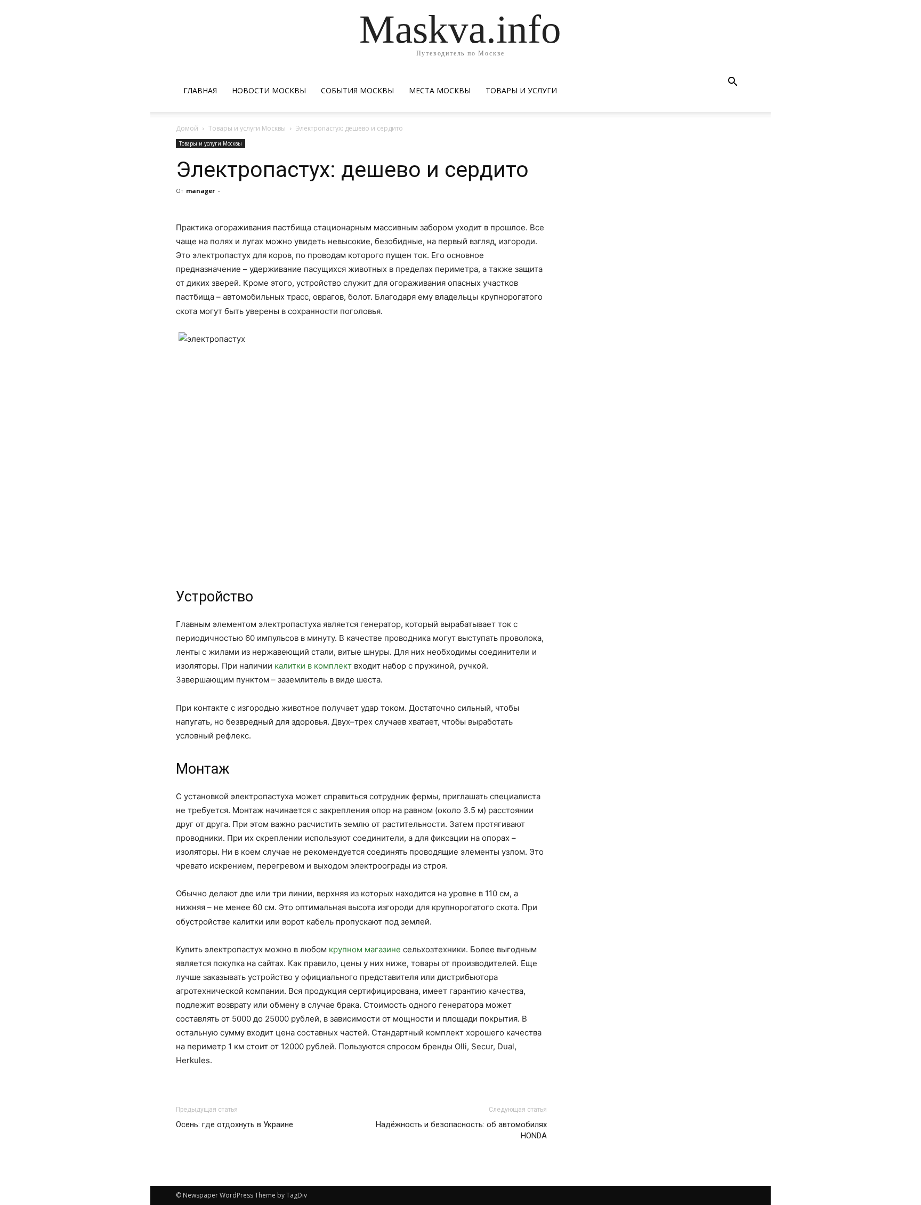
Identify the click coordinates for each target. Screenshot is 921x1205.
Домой (187, 128)
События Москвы (357, 90)
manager (200, 191)
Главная (200, 90)
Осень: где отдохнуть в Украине (234, 1124)
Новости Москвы (269, 90)
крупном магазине (365, 949)
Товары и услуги (521, 90)
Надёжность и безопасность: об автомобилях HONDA (461, 1130)
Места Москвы (440, 90)
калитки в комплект (313, 666)
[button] (732, 83)
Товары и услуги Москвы (247, 128)
